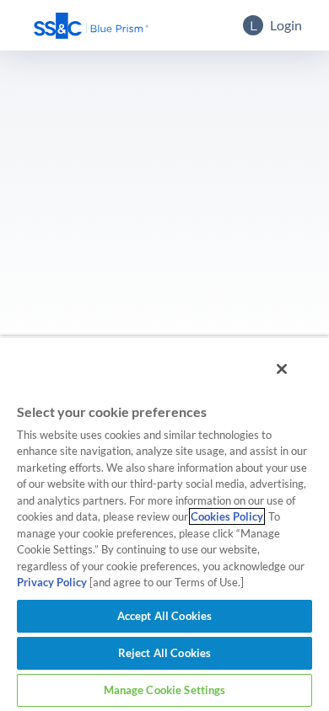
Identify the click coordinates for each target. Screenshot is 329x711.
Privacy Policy (52, 582)
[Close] (281, 369)
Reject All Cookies (164, 653)
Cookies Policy (227, 516)
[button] (91, 26)
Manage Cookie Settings (165, 690)
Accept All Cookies (164, 616)
